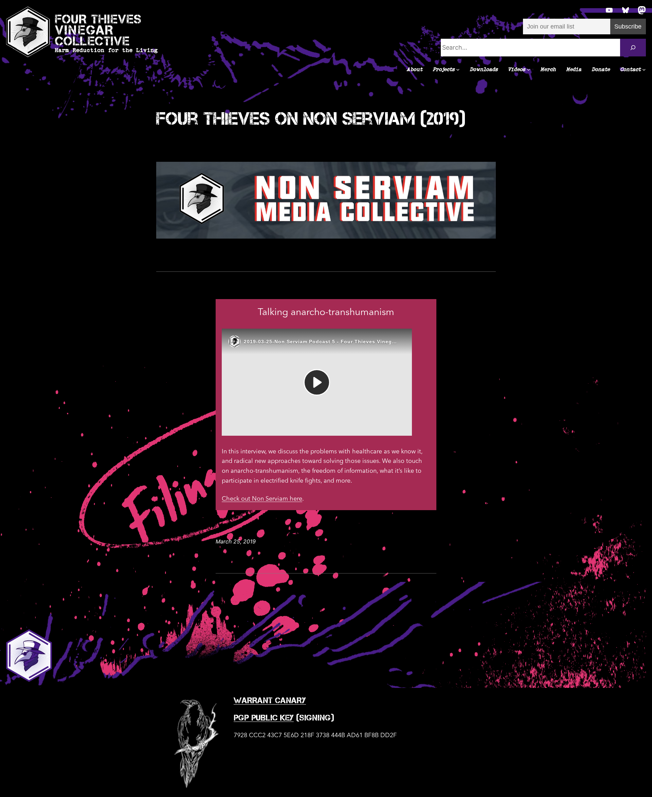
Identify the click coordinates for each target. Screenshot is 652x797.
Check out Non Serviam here (262, 499)
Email (530, 4)
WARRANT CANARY (270, 700)
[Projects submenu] (458, 69)
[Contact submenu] (644, 69)
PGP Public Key (264, 717)
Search (246, 33)
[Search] (633, 47)
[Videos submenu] (528, 69)
